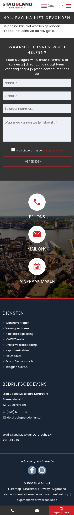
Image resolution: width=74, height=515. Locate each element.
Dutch (51, 5)
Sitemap (15, 489)
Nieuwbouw (13, 356)
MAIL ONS (37, 249)
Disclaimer (30, 489)
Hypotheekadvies (17, 350)
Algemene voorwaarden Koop (37, 500)
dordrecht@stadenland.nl (24, 418)
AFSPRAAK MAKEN (37, 281)
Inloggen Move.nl (17, 367)
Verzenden (33, 161)
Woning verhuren (17, 328)
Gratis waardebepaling (21, 345)
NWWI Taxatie (15, 339)
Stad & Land (42, 483)
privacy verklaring (53, 150)
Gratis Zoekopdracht (20, 361)
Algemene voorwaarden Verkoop (46, 494)
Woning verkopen (17, 323)
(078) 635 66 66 (17, 412)
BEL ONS (37, 217)
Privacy (45, 489)
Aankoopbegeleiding (19, 334)
